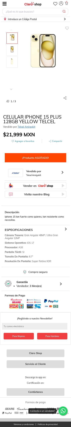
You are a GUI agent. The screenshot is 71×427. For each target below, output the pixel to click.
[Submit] (64, 11)
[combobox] (35, 12)
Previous (11, 27)
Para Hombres (52, 336)
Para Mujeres (18, 336)
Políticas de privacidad (48, 424)
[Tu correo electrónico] (35, 328)
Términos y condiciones (24, 424)
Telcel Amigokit (26, 126)
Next (11, 86)
